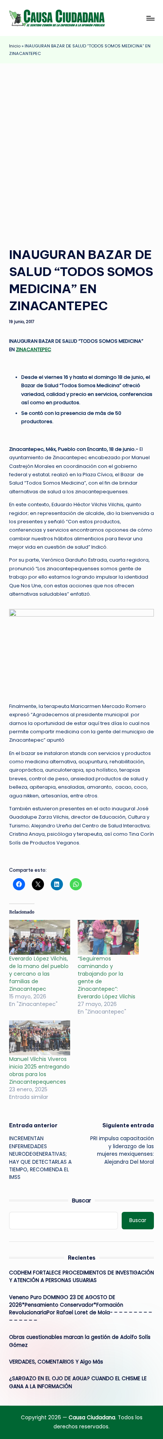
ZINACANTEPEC (33, 349)
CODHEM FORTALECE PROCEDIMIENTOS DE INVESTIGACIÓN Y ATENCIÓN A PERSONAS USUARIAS (81, 1276)
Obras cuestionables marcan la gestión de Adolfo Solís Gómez (79, 1341)
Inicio (14, 46)
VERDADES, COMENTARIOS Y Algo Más (56, 1361)
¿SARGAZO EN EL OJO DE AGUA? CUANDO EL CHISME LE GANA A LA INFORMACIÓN (78, 1382)
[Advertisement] (81, 148)
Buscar (81, 1200)
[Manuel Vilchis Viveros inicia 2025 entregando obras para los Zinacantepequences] (39, 1037)
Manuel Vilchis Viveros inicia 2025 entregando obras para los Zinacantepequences (39, 1070)
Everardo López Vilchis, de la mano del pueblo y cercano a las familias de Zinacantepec (39, 974)
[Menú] (150, 18)
